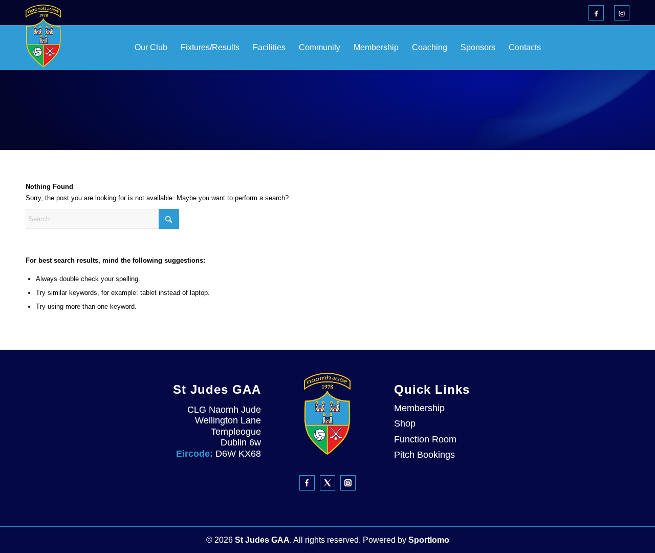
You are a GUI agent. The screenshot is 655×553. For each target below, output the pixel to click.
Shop (405, 423)
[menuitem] (125, 47)
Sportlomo (428, 540)
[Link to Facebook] (596, 12)
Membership (419, 408)
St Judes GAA (262, 540)
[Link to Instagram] (621, 12)
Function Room (425, 439)
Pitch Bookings (424, 455)
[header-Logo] (43, 36)
